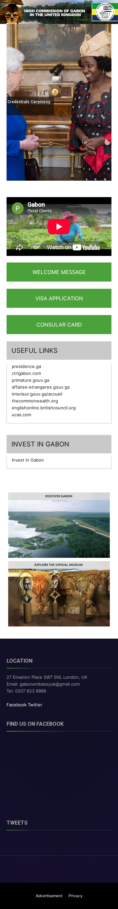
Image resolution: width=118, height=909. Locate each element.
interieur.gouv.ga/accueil (37, 394)
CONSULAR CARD (59, 324)
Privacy (76, 895)
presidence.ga (26, 366)
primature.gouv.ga (30, 380)
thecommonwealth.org (35, 400)
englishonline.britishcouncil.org (44, 407)
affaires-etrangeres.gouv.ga (40, 387)
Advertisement (49, 895)
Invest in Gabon (28, 460)
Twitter (35, 704)
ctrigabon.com (26, 373)
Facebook (17, 704)
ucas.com (21, 414)
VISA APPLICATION (59, 298)
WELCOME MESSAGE (59, 272)
